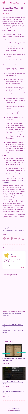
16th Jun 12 (13, 256)
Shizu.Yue (14, 3)
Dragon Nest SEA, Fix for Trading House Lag (12, 382)
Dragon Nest (12, 228)
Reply (22, 267)
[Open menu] (25, 3)
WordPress (17, 410)
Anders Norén (16, 408)
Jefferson (13, 254)
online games (20, 230)
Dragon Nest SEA (11, 230)
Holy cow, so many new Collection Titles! (13, 392)
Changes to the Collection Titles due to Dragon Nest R (13, 359)
